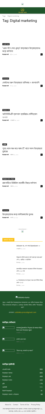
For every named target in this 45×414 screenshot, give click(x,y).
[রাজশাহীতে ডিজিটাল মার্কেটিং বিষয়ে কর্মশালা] (22, 170)
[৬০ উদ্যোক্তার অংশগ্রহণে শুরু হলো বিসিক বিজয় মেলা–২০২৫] (8, 283)
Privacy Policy (35, 405)
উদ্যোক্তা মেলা (6, 110)
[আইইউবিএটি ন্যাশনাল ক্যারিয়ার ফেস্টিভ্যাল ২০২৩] (22, 101)
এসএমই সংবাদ (6, 44)
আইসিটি (4, 144)
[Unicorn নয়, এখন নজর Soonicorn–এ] (8, 249)
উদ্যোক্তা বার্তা (5, 54)
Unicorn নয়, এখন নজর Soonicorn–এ (28, 246)
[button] (4, 10)
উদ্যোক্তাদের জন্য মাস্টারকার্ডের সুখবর (17, 214)
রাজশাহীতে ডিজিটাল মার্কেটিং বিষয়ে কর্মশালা (19, 182)
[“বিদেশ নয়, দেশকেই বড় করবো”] (8, 352)
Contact (15, 405)
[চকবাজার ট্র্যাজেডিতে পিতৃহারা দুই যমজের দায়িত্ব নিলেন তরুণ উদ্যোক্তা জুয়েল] (8, 329)
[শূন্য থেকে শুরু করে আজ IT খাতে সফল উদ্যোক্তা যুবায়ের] (22, 136)
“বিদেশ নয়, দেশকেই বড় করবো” (24, 350)
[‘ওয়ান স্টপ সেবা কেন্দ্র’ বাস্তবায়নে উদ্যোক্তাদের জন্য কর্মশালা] (22, 35)
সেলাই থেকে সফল (21, 339)
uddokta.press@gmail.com (25, 312)
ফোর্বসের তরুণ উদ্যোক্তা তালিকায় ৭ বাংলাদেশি (20, 82)
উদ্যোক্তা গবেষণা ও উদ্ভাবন (8, 179)
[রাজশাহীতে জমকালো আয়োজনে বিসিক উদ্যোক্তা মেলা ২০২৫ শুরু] (8, 272)
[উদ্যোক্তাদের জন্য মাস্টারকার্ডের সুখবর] (22, 201)
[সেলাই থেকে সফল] (8, 341)
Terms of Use (24, 405)
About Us (8, 405)
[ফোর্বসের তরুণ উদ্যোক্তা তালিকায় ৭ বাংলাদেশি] (22, 70)
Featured (5, 78)
